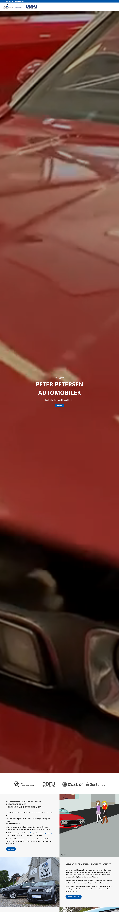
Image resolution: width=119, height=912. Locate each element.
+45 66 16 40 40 (7, 1)
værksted (15, 833)
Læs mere (59, 405)
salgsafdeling (48, 833)
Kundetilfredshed (74, 897)
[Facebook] (116, 1)
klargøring (29, 833)
